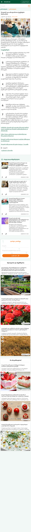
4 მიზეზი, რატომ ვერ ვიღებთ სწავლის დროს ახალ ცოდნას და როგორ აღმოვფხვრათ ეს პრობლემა (15, 129)
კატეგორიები (25, 1)
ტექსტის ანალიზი (7, 150)
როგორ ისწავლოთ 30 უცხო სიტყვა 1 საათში (14, 144)
